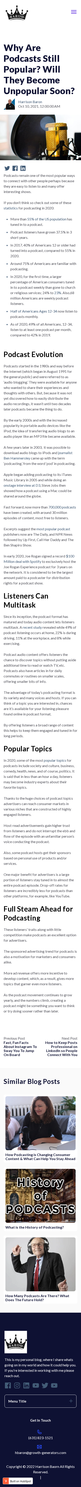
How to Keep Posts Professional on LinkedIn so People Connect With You (61, 1048)
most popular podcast (53, 529)
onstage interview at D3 (22, 485)
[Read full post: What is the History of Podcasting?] (40, 1196)
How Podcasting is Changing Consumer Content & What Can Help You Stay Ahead (40, 1156)
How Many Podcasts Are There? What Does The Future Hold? (37, 1298)
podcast (12, 35)
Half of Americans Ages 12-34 (33, 311)
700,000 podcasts (62, 507)
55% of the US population (47, 219)
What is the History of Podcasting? (34, 1227)
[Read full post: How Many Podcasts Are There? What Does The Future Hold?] (40, 1264)
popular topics (55, 760)
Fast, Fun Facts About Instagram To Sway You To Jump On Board (20, 1048)
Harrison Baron (30, 102)
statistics (11, 208)
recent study (33, 627)
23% (57, 293)
